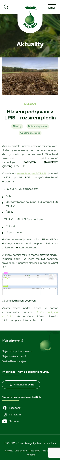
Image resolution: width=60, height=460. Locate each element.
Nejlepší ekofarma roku (15, 356)
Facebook (14, 408)
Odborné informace (30, 133)
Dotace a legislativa (37, 126)
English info (21, 450)
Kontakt (31, 454)
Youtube (14, 421)
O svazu (9, 450)
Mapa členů (34, 450)
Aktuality (17, 126)
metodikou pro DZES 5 (31, 173)
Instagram (15, 414)
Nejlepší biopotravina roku (17, 351)
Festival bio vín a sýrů (14, 361)
